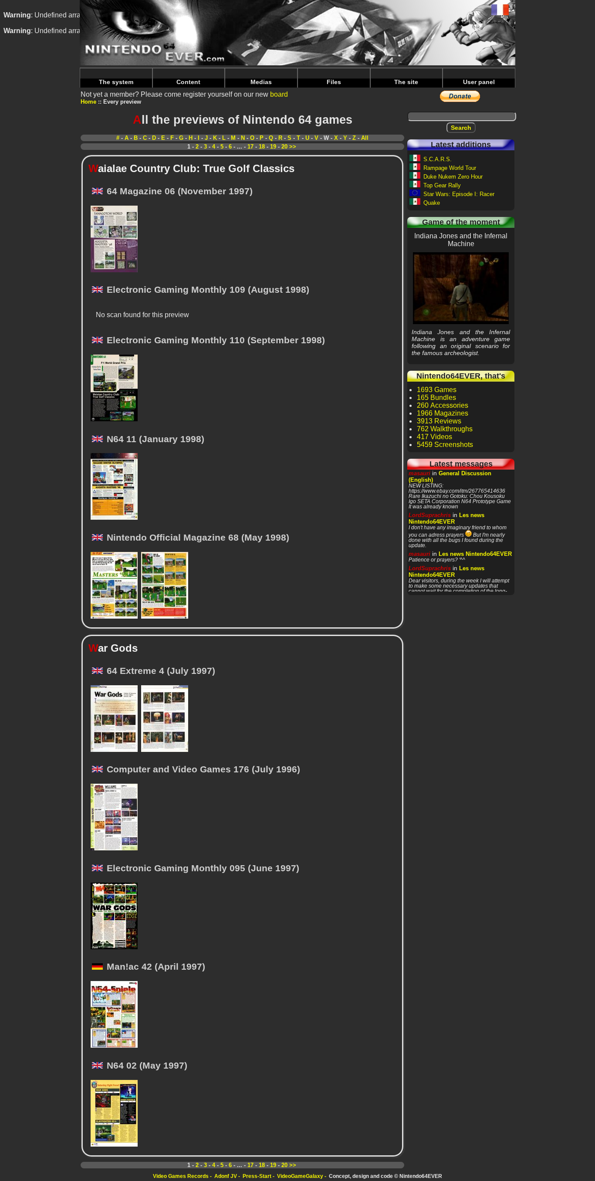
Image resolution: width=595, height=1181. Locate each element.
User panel (479, 81)
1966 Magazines (442, 413)
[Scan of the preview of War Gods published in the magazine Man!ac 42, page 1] (116, 1015)
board (279, 94)
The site (406, 81)
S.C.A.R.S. (437, 159)
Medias (261, 81)
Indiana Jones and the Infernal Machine (461, 288)
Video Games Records (181, 1176)
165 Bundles (436, 397)
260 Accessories (442, 405)
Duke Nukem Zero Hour (453, 176)
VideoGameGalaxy (300, 1176)
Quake (431, 203)
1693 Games (436, 389)
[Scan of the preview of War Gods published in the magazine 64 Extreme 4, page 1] (116, 719)
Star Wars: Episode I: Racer (458, 194)
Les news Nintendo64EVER (446, 518)
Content (188, 81)
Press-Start (257, 1176)
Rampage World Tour (449, 168)
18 (262, 146)
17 (250, 146)
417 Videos (434, 436)
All (364, 138)
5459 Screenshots (445, 444)
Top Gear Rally (442, 185)
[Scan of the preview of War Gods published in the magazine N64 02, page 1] (116, 1114)
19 (273, 146)
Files (334, 81)
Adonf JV (225, 1176)
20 (284, 146)
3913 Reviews (439, 421)
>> (292, 146)
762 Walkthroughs (445, 429)
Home (88, 101)
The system (116, 81)
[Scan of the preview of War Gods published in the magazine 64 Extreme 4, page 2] (166, 719)
